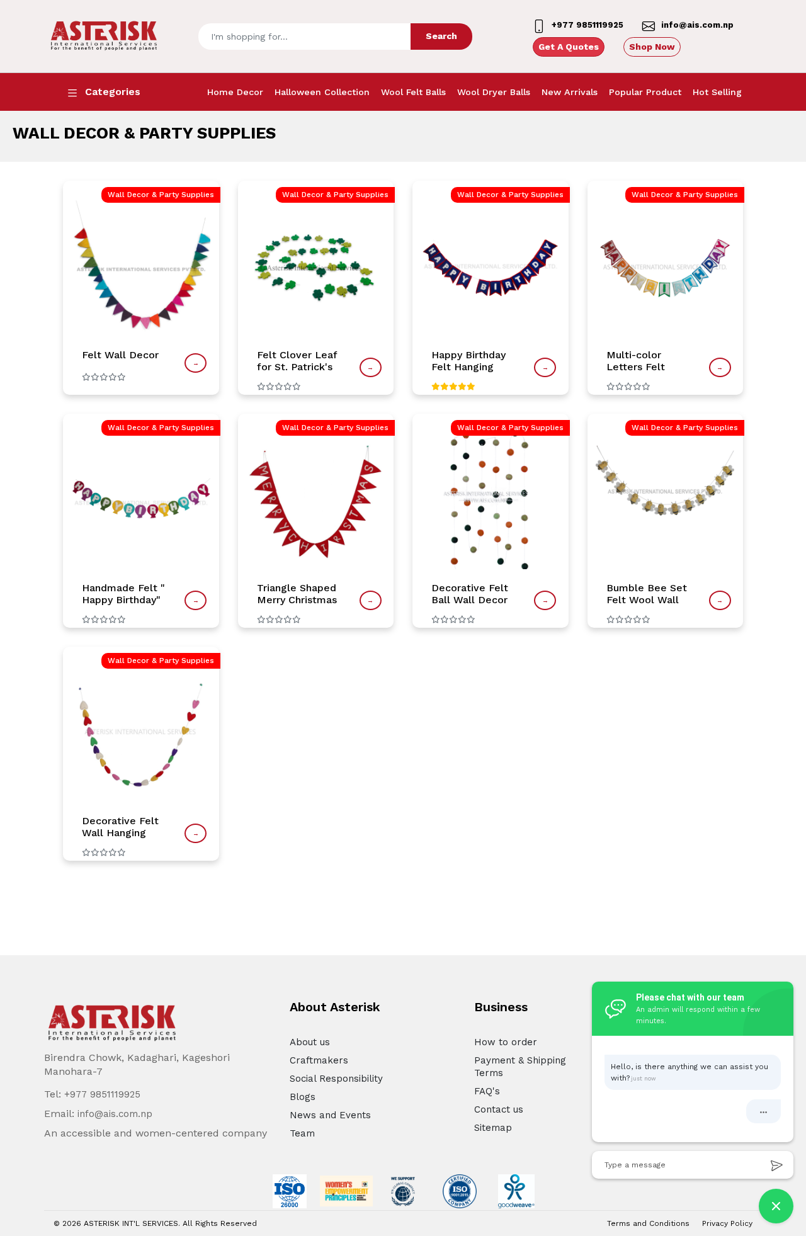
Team (302, 1133)
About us (310, 1042)
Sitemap (493, 1127)
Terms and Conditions (648, 1223)
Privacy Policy (727, 1223)
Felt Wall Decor (120, 355)
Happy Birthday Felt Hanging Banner (468, 361)
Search (441, 36)
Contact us (498, 1109)
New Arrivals (570, 92)
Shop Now (652, 47)
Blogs (302, 1097)
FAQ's (487, 1091)
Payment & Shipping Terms (520, 1067)
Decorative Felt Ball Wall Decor (469, 594)
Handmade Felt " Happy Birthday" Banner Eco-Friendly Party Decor (123, 594)
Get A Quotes (568, 47)
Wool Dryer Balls (493, 92)
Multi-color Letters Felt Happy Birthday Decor (643, 361)
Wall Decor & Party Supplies (161, 194)
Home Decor (235, 92)
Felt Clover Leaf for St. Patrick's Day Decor (297, 361)
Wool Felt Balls (413, 92)
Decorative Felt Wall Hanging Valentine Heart (120, 827)
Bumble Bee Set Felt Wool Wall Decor (646, 594)
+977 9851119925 (102, 1094)
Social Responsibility (336, 1078)
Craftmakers (319, 1060)
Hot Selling (717, 92)
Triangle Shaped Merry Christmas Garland (297, 594)
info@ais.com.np (114, 1114)
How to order (505, 1042)
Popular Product (645, 92)
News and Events (330, 1115)
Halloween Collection (322, 92)
